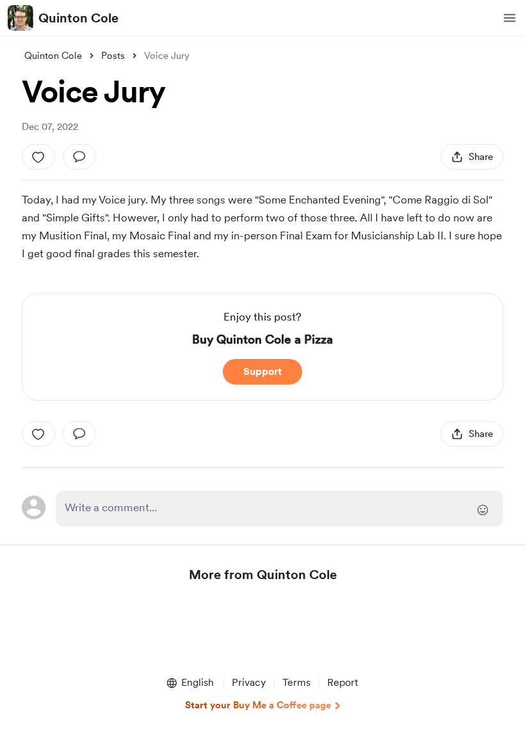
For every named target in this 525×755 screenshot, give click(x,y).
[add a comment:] (79, 157)
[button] (509, 18)
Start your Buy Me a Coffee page (258, 705)
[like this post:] (38, 157)
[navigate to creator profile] (20, 18)
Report (342, 682)
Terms (296, 682)
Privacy (249, 682)
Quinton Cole (78, 18)
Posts (113, 55)
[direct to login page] (279, 509)
